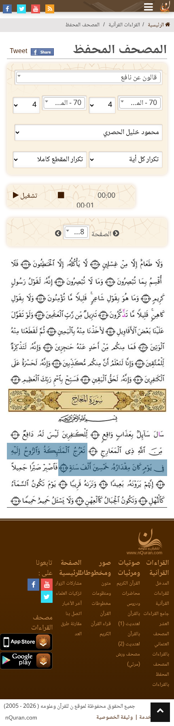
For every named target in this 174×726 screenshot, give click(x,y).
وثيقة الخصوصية (114, 717)
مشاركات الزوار (68, 583)
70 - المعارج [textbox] (140, 103)
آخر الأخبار (72, 604)
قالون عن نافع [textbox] (139, 77)
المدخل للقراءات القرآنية (161, 593)
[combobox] (88, 77)
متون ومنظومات (101, 588)
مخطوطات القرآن (101, 609)
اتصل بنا (74, 614)
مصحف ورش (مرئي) (128, 659)
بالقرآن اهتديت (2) (129, 639)
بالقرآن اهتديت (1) (129, 619)
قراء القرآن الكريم (101, 629)
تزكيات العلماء (69, 593)
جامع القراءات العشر (156, 619)
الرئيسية (156, 25)
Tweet (18, 51)
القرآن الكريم (128, 583)
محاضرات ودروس (131, 598)
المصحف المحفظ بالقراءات (160, 674)
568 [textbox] (78, 232)
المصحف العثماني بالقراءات (160, 644)
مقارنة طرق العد (71, 629)
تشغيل (28, 196)
